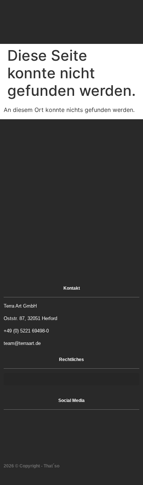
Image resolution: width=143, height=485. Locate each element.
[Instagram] (81, 423)
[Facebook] (62, 423)
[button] (111, 22)
